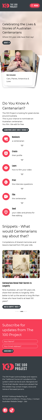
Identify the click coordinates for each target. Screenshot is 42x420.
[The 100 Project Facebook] (5, 410)
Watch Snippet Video (11, 307)
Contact (36, 399)
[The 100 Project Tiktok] (11, 410)
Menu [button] (36, 5)
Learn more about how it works (15, 130)
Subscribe (7, 351)
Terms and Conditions (10, 399)
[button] (17, 311)
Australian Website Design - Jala (14, 401)
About (6, 43)
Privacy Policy (26, 399)
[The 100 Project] (11, 5)
